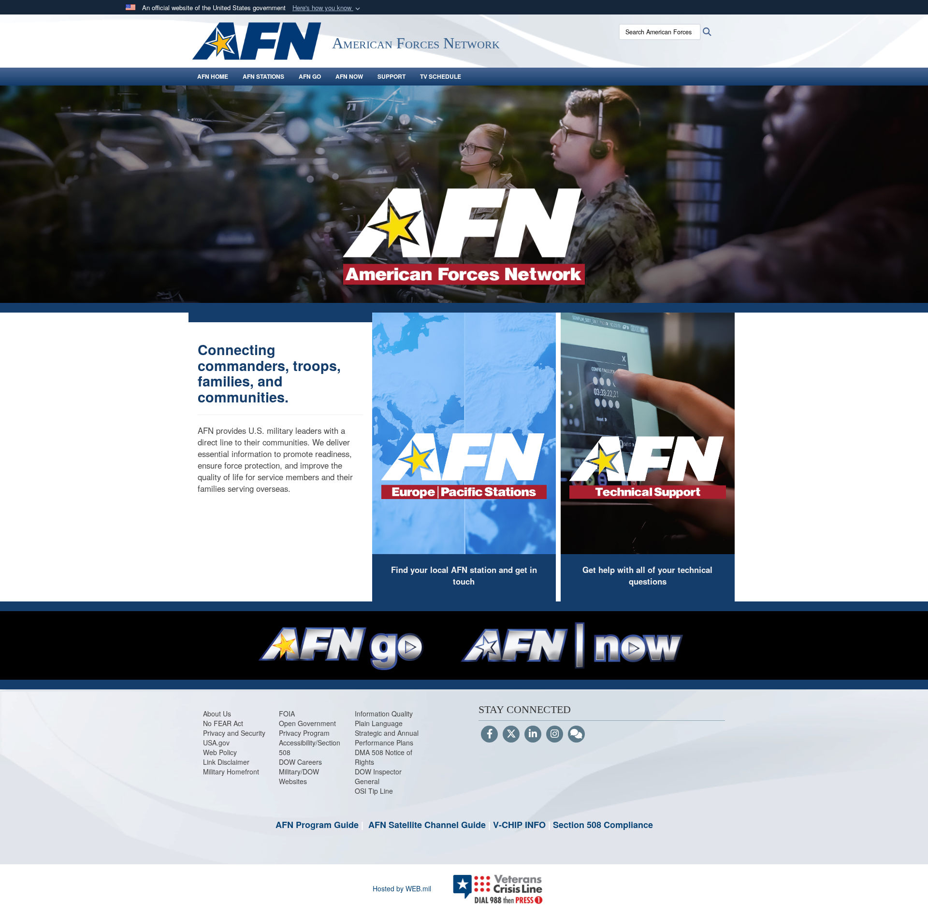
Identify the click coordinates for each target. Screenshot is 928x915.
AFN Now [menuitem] (349, 76)
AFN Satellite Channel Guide (427, 824)
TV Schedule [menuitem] (440, 76)
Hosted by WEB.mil (402, 888)
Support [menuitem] (391, 76)
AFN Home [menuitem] (212, 76)
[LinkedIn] (532, 734)
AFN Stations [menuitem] (263, 76)
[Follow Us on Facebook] (489, 734)
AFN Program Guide (317, 824)
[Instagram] (554, 734)
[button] (327, 8)
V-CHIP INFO (519, 824)
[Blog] (576, 734)
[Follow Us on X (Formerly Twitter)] (511, 734)
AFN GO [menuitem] (310, 76)
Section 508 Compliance (603, 824)
